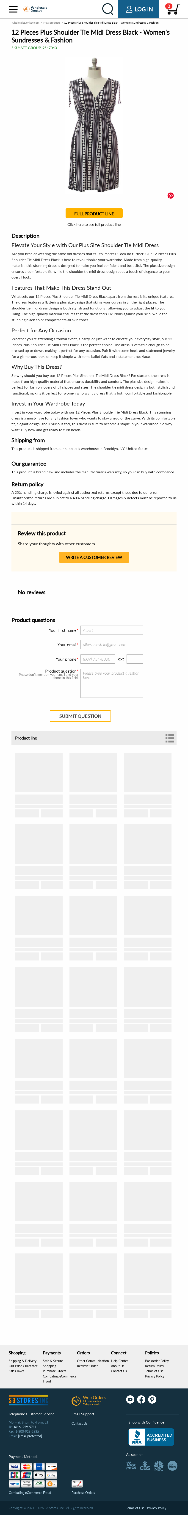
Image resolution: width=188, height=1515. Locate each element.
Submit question (80, 716)
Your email (67, 644)
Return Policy (154, 1366)
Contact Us (119, 1371)
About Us (117, 1366)
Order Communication (93, 1361)
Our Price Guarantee (23, 1366)
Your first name (63, 630)
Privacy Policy (154, 1376)
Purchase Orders (54, 1371)
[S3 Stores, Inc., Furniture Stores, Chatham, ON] (151, 1437)
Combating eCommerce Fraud (30, 1493)
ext (121, 658)
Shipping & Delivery (22, 1361)
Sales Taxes (16, 1371)
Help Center (119, 1361)
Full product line (94, 213)
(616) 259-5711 (25, 1427)
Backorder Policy (157, 1361)
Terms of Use (154, 1371)
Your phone (66, 659)
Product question (61, 671)
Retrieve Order (87, 1366)
